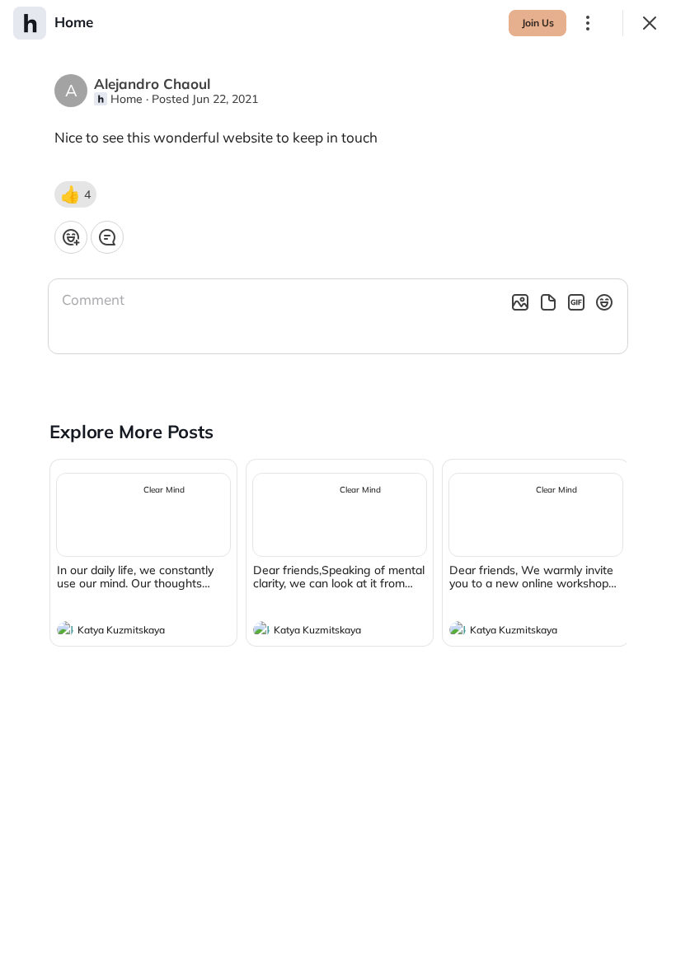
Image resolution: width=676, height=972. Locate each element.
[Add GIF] (576, 302)
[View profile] (65, 629)
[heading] (126, 632)
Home (126, 98)
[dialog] (338, 486)
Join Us (538, 22)
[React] (71, 237)
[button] (75, 194)
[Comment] (107, 237)
